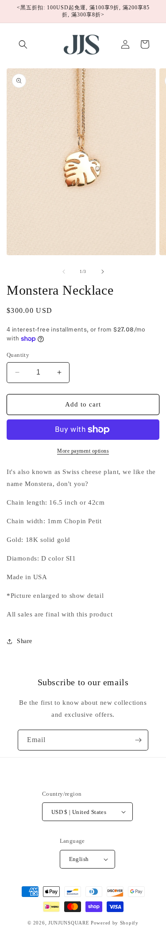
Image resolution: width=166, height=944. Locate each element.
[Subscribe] (138, 740)
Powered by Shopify (115, 922)
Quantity (18, 355)
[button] (23, 44)
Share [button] (24, 641)
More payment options (83, 451)
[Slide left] (63, 271)
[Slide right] (102, 271)
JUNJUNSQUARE (68, 922)
